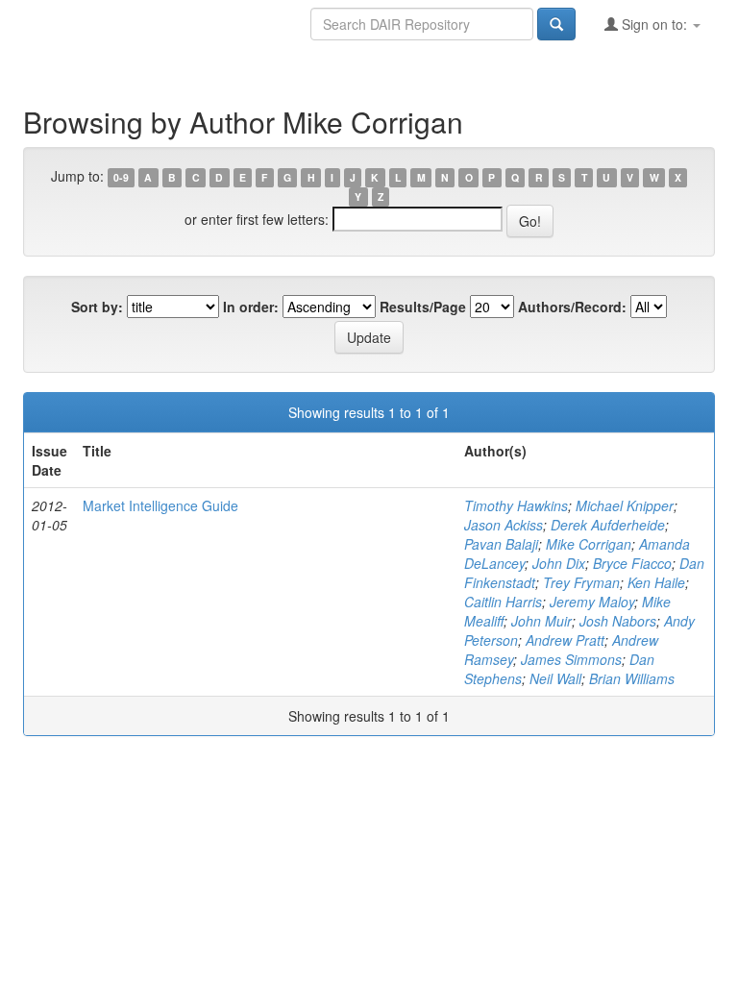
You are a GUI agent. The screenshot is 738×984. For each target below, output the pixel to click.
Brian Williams (632, 678)
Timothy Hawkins (516, 505)
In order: (251, 306)
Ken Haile (656, 582)
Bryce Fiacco (632, 563)
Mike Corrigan (588, 544)
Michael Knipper (625, 505)
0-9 (121, 177)
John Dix (558, 563)
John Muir (541, 620)
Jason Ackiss (503, 524)
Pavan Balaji (501, 544)
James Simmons (571, 659)
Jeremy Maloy (592, 601)
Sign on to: (654, 24)
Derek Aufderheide (608, 524)
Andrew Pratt (565, 640)
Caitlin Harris (503, 601)
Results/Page (423, 306)
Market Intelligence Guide (160, 505)
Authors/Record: (572, 306)
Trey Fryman (581, 582)
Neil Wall (555, 678)
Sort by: (97, 306)
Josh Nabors (617, 620)
